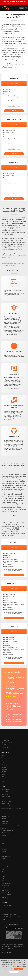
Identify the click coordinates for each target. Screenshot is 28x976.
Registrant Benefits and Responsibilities (11, 917)
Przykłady (3, 874)
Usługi (3, 786)
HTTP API (4, 881)
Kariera (3, 861)
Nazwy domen (5, 828)
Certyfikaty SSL (5, 803)
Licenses (10, 948)
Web (2, 758)
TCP (2, 762)
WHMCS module (5, 883)
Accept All (18, 969)
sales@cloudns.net (11, 696)
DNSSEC (3, 819)
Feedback (3, 858)
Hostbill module (5, 885)
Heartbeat (4, 769)
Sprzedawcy (4, 908)
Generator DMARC (6, 895)
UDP (2, 760)
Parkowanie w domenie (7, 806)
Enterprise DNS (5, 747)
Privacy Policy (18, 944)
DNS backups (4, 821)
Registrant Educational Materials (9, 914)
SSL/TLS (3, 772)
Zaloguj (21, 8)
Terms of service (6, 944)
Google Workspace (6, 801)
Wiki (2, 871)
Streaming (4, 779)
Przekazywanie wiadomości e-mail (10, 826)
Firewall (3, 774)
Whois (3, 919)
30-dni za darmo (14, 110)
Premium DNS (5, 740)
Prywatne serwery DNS (7, 830)
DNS (2, 755)
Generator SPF (5, 892)
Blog (2, 869)
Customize (14, 972)
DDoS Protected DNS (6, 742)
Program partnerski (6, 905)
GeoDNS (3, 745)
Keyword (3, 767)
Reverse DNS (4, 792)
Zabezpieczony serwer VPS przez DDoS (11, 808)
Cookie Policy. (9, 969)
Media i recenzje (5, 856)
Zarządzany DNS (5, 796)
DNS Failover (4, 794)
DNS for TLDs (5, 833)
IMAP (2, 781)
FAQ (2, 878)
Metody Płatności (5, 888)
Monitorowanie (5, 752)
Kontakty (3, 851)
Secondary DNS (5, 816)
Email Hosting (4, 835)
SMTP (3, 776)
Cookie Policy (5, 946)
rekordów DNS (6, 258)
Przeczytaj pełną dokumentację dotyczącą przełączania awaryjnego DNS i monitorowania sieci (12, 263)
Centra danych (5, 854)
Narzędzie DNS (5, 890)
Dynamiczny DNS (5, 789)
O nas (2, 847)
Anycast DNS (4, 823)
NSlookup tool (4, 897)
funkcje (3, 876)
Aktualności (4, 849)
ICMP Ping (4, 765)
